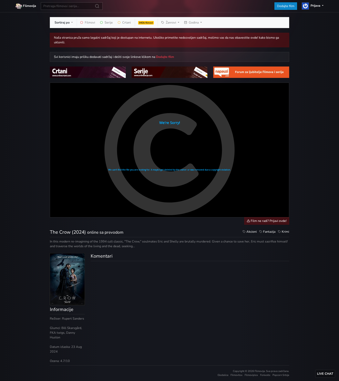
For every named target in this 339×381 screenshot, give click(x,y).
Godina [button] (194, 22)
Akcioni (251, 232)
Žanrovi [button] (171, 22)
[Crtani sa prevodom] (88, 72)
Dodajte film (285, 6)
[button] (313, 6)
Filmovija (29, 6)
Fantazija (269, 232)
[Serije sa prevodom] (170, 72)
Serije (108, 22)
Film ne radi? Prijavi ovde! (268, 221)
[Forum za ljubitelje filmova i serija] (251, 72)
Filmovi (89, 22)
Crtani (126, 22)
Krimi (285, 232)
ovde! (254, 38)
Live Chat (325, 374)
